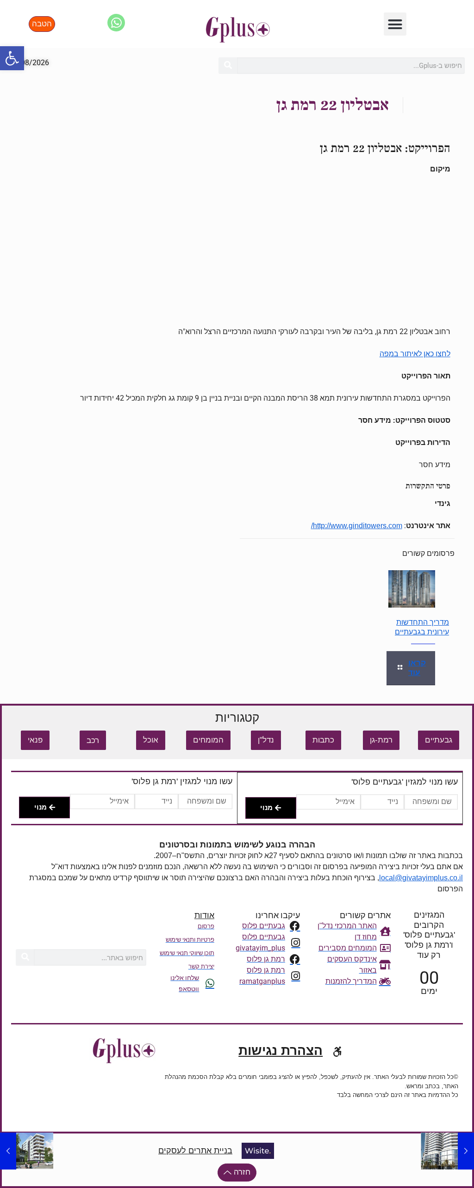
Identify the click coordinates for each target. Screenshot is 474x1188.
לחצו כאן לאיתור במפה (415, 354)
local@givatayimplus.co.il (421, 878)
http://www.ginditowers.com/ (356, 526)
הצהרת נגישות (280, 1050)
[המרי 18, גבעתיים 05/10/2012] (8, 1151)
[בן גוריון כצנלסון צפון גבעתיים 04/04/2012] (466, 1151)
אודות (204, 915)
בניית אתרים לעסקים (195, 1150)
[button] (12, 58)
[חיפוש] (227, 65)
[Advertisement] (237, 250)
